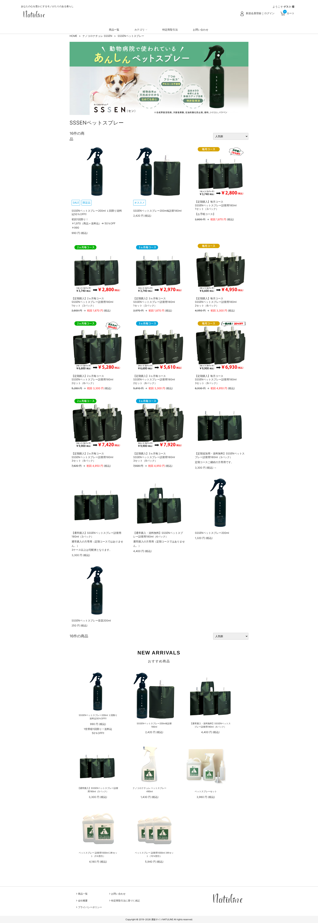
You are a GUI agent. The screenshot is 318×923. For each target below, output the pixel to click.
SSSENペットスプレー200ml (212, 532)
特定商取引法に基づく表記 (125, 900)
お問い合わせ (200, 29)
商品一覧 (114, 29)
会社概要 (83, 900)
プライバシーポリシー (90, 907)
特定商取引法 (170, 29)
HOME (73, 35)
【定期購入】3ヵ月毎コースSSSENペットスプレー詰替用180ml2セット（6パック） (154, 379)
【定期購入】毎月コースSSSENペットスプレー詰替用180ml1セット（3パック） (215, 205)
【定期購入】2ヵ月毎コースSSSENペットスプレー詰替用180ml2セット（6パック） (92, 379)
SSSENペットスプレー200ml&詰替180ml (157, 210)
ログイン (269, 13)
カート (290, 13)
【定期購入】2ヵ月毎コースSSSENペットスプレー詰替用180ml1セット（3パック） (92, 302)
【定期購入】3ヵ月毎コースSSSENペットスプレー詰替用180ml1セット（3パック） (154, 302)
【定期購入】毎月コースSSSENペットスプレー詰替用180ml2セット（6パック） (215, 302)
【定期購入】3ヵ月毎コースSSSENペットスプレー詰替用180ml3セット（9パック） (154, 457)
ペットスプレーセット (206, 791)
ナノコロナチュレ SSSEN (97, 35)
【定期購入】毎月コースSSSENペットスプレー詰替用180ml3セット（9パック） (215, 379)
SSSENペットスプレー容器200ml (91, 620)
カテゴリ (139, 29)
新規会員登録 (253, 13)
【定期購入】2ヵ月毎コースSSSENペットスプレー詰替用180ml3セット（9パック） (92, 457)
